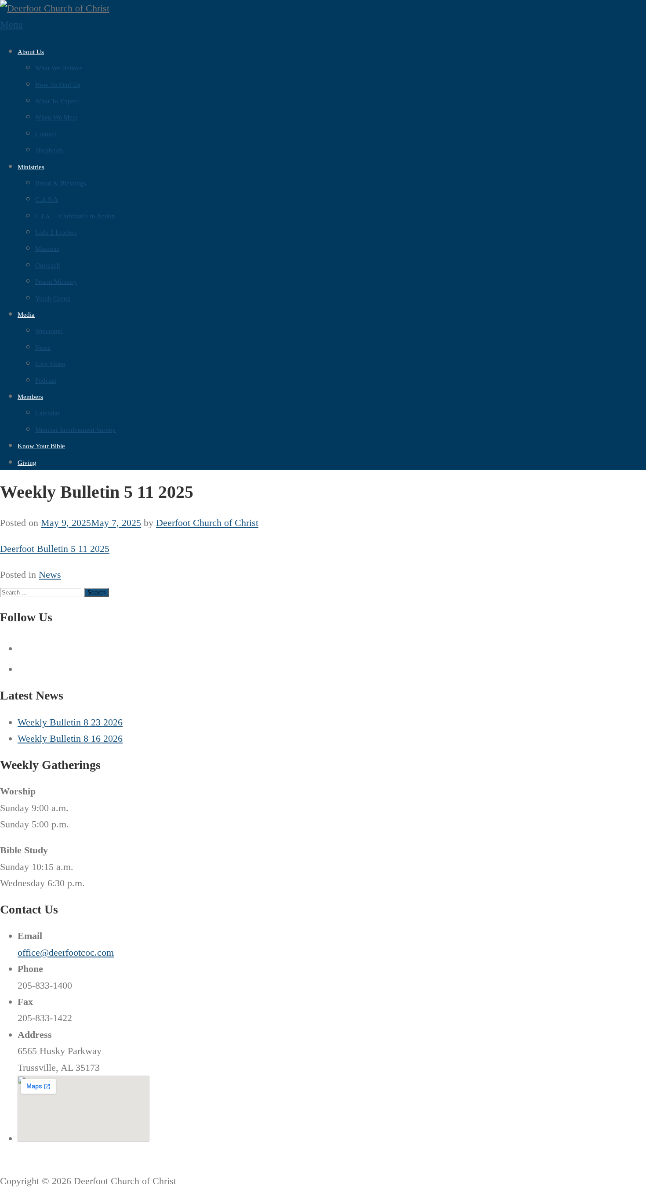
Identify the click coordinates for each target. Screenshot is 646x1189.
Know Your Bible (41, 446)
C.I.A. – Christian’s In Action (75, 216)
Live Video (50, 363)
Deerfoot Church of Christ (207, 522)
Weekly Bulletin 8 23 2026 (70, 722)
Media (26, 314)
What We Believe (59, 68)
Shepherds (49, 150)
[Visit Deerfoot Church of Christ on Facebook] (25, 648)
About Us (31, 51)
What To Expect (57, 101)
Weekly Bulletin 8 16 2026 (70, 738)
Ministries (31, 166)
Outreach (47, 265)
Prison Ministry (56, 281)
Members (30, 396)
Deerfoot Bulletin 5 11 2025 (54, 548)
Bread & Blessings (60, 183)
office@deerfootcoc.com (66, 952)
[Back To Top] (3, 1164)
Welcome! (49, 330)
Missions (47, 248)
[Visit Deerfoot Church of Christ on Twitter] (25, 668)
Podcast (45, 380)
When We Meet (56, 117)
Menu (11, 24)
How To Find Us (57, 84)
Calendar (47, 413)
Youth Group (53, 298)
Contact (45, 134)
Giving (27, 462)
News (43, 347)
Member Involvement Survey (75, 429)
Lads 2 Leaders (56, 232)
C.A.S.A (46, 199)
